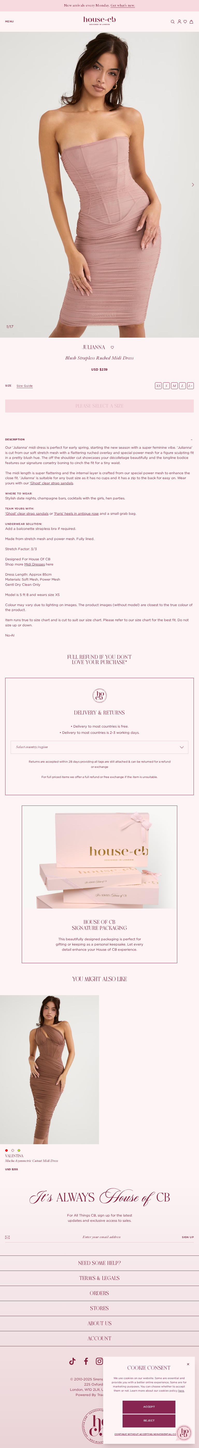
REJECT (149, 1420)
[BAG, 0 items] (191, 21)
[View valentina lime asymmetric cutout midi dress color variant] (21, 1150)
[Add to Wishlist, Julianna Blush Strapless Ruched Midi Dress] (112, 347)
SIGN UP (188, 1237)
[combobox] (99, 747)
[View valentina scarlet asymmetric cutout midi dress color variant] (8, 1150)
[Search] (172, 21)
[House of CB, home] (99, 21)
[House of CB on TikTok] (72, 1361)
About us (100, 1324)
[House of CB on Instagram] (99, 1361)
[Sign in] (178, 21)
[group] (99, 369)
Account (99, 1339)
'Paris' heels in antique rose (76, 513)
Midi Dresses (34, 564)
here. (181, 1390)
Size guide (25, 385)
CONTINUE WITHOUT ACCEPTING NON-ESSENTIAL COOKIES (149, 1434)
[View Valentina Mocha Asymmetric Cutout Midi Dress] (49, 1069)
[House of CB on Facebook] (86, 1361)
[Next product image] (193, 184)
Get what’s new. (123, 6)
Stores (99, 1308)
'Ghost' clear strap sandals (51, 483)
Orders (99, 1293)
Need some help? (99, 1263)
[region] (99, 185)
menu (9, 21)
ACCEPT (149, 1407)
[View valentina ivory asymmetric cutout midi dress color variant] (14, 1150)
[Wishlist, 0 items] (184, 21)
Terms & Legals (99, 1278)
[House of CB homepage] (99, 1426)
